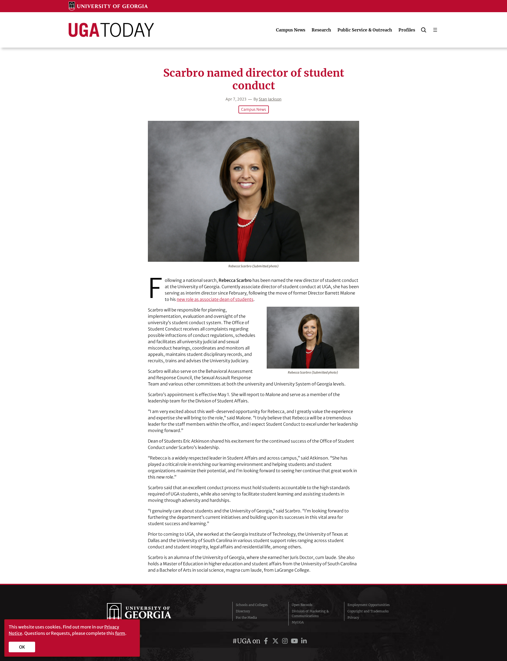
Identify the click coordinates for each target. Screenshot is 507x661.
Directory (243, 611)
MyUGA (298, 622)
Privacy (353, 617)
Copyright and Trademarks (368, 611)
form (120, 633)
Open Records (302, 605)
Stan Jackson (270, 99)
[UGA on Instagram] (285, 641)
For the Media (246, 617)
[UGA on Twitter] (276, 641)
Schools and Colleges (252, 605)
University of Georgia (146, 613)
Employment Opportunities (369, 605)
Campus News (253, 109)
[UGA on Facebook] (266, 641)
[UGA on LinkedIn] (304, 641)
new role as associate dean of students (215, 299)
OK (22, 647)
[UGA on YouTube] (295, 641)
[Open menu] (435, 30)
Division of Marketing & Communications (310, 613)
